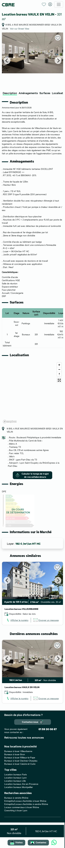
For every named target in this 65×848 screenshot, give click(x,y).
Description (10, 93)
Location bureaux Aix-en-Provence (21, 783)
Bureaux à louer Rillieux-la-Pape (19, 757)
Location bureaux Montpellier (18, 787)
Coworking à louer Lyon (15, 810)
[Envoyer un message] (54, 843)
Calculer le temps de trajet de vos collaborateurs (35, 475)
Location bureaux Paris (15, 774)
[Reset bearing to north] (59, 374)
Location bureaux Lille (15, 780)
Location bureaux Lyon (15, 777)
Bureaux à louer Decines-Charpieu (20, 760)
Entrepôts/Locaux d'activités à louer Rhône (25, 800)
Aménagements (28, 93)
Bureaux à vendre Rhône (16, 797)
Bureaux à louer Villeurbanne (18, 751)
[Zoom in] (59, 365)
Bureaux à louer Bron (14, 754)
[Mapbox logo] (10, 421)
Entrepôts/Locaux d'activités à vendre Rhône (26, 804)
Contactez (41, 842)
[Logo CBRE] (20, 4)
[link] (17, 620)
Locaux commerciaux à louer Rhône (21, 807)
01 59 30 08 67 (47, 729)
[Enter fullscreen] (59, 380)
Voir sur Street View (19, 28)
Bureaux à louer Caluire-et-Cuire (19, 763)
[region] (32, 392)
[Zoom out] (59, 369)
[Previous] (6, 60)
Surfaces (44, 93)
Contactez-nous (30, 721)
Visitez (19, 842)
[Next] (58, 60)
